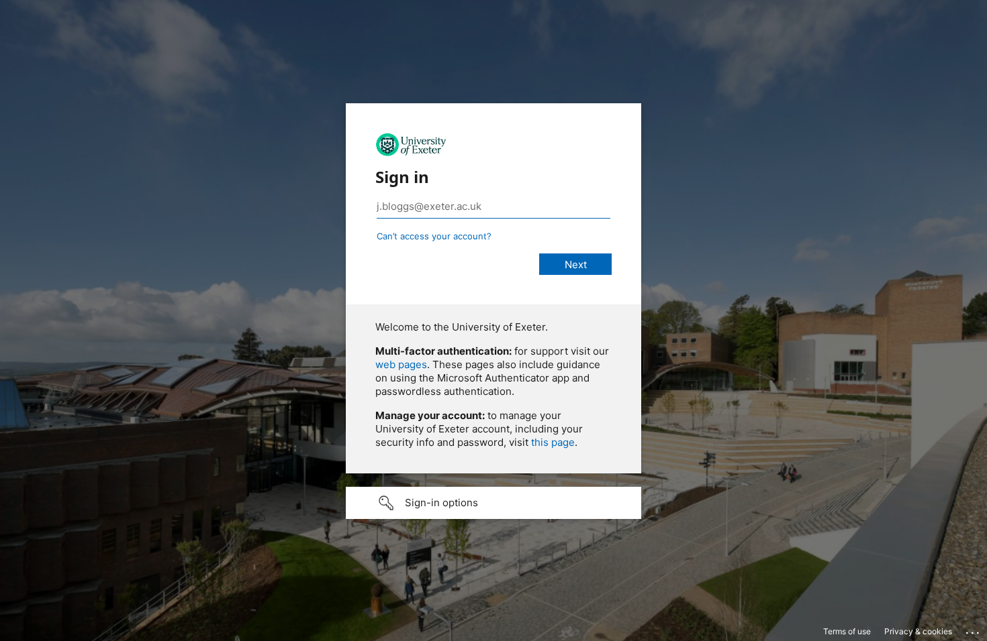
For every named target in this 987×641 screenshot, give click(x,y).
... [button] (974, 629)
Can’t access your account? (434, 236)
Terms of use (847, 631)
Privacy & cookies (918, 631)
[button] (493, 503)
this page (553, 442)
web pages (401, 364)
